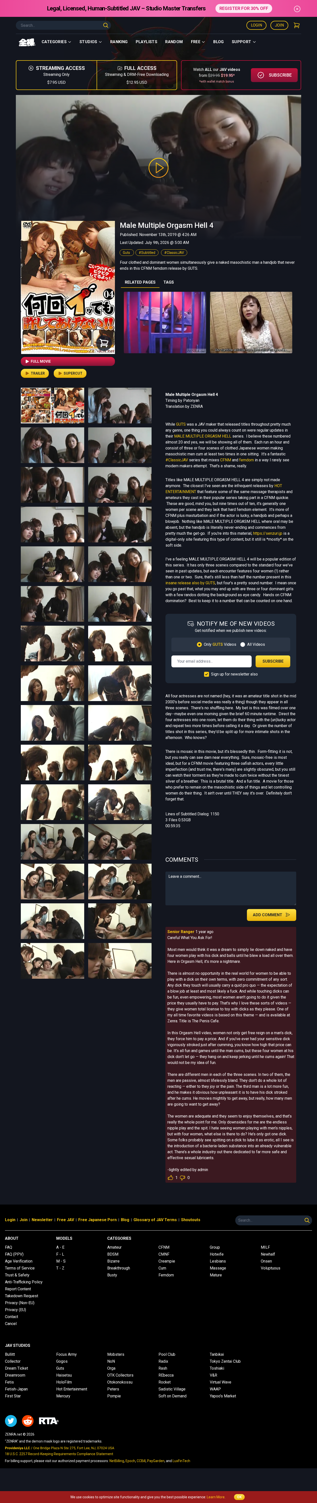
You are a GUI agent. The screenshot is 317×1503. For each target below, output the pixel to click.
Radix (163, 1361)
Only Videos (220, 644)
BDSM (112, 1254)
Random (174, 41)
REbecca (166, 1375)
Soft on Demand (172, 1396)
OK (239, 1497)
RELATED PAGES (140, 282)
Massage (218, 1268)
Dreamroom (15, 1375)
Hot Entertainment (71, 1389)
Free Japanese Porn (97, 1219)
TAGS (168, 282)
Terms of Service (20, 1268)
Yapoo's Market (223, 1396)
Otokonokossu (119, 1382)
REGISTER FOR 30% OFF (243, 8)
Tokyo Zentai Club (225, 1361)
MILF (265, 1247)
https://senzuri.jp (267, 533)
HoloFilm (64, 1382)
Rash (162, 1368)
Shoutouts (190, 1219)
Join (279, 25)
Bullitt (10, 1354)
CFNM (225, 460)
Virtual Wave (220, 1382)
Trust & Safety (17, 1275)
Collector (13, 1361)
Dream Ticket (16, 1368)
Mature (216, 1275)
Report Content (18, 1289)
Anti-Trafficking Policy (24, 1282)
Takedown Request (21, 1296)
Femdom (166, 1275)
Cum (162, 1268)
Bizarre (113, 1261)
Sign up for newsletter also (234, 674)
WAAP (215, 1389)
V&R (213, 1375)
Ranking (119, 41)
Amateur (114, 1247)
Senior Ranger (180, 931)
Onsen (266, 1261)
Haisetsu (64, 1375)
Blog (218, 41)
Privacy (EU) (15, 1309)
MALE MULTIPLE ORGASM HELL (202, 436)
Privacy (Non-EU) (19, 1302)
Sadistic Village (171, 1389)
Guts (127, 253)
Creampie (166, 1261)
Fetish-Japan (16, 1389)
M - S (61, 1261)
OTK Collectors (120, 1375)
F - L (60, 1254)
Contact (11, 1316)
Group (215, 1247)
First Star (13, 1396)
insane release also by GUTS (190, 583)
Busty (112, 1275)
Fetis (9, 1382)
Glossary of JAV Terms (155, 1219)
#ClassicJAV (174, 253)
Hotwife (217, 1254)
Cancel (11, 1323)
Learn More (216, 1497)
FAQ (8, 1247)
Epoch (130, 1461)
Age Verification (18, 1261)
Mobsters (115, 1354)
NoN (111, 1361)
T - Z (60, 1268)
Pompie (114, 1396)
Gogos (62, 1361)
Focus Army (66, 1354)
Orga (111, 1368)
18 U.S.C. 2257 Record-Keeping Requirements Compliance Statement (59, 1454)
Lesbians (218, 1261)
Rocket (164, 1382)
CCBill (141, 1461)
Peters (113, 1389)
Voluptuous (270, 1268)
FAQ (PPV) (14, 1254)
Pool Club (166, 1354)
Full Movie (41, 361)
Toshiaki (217, 1368)
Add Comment (267, 915)
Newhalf (268, 1254)
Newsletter (42, 1219)
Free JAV (65, 1219)
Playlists (147, 41)
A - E (60, 1247)
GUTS (181, 424)
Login (256, 25)
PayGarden (155, 1461)
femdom (246, 460)
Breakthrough (118, 1268)
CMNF (163, 1254)
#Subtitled (147, 253)
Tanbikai (217, 1354)
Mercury (63, 1396)
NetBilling (116, 1461)
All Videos (256, 644)
